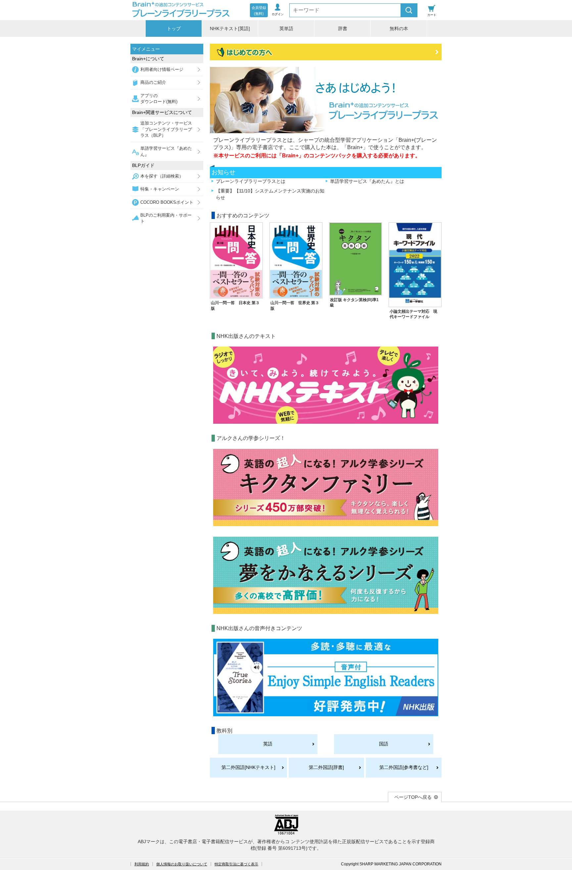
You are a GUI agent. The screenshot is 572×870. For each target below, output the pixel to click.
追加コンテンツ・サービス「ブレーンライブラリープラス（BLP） (166, 129)
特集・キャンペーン (159, 189)
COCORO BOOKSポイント (166, 202)
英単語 (286, 28)
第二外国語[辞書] (326, 767)
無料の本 (399, 28)
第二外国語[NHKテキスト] (248, 767)
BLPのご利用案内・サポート (166, 218)
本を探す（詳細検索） (161, 176)
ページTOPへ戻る (413, 797)
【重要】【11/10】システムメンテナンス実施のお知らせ (270, 194)
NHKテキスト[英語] (230, 28)
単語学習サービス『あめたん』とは (367, 181)
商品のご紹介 (153, 82)
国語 (383, 743)
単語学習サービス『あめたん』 (166, 151)
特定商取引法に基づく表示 (236, 864)
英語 (267, 743)
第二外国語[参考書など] (403, 767)
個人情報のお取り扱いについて (181, 864)
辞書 (342, 28)
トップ (174, 28)
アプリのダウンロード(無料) (158, 98)
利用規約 (141, 864)
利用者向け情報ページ (161, 69)
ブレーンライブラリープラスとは (250, 181)
